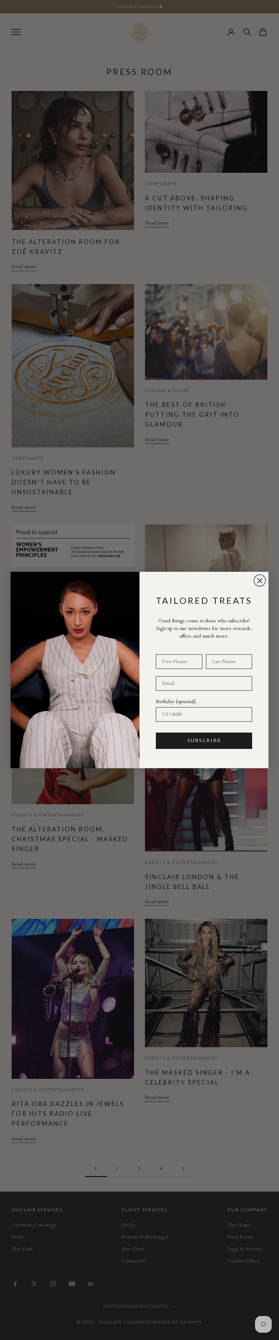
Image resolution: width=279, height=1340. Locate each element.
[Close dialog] (260, 580)
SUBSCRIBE (204, 740)
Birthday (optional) (176, 701)
